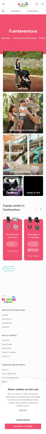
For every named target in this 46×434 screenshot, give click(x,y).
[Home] (23, 299)
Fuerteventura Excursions (24, 38)
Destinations (15, 11)
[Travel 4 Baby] (23, 4)
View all (8, 268)
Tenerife (5, 315)
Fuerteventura (32, 11)
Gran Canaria (6, 319)
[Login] (42, 3)
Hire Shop (5, 38)
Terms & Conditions (9, 352)
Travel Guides (7, 344)
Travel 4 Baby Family (9, 373)
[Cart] (36, 3)
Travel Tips (5, 340)
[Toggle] (3, 3)
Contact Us (6, 356)
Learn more (23, 410)
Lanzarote (5, 327)
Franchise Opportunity (10, 377)
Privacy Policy (6, 348)
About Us (5, 369)
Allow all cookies (22, 426)
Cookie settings (23, 420)
